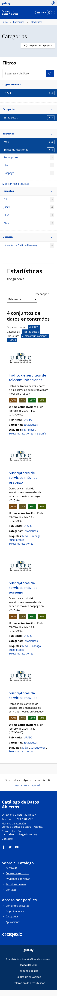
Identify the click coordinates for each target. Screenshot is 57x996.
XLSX (28, 215)
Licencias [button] (8, 237)
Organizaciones (15, 911)
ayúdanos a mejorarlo (28, 785)
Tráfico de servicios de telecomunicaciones (27, 377)
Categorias (18, 22)
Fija (28, 165)
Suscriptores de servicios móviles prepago (23, 478)
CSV (28, 199)
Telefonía (40, 433)
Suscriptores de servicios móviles (23, 695)
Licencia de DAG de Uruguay (28, 245)
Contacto (11, 889)
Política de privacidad (28, 977)
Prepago (35, 536)
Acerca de (11, 868)
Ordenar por (41, 294)
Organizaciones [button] (12, 84)
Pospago (28, 173)
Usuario (50, 73)
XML (28, 222)
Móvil (28, 142)
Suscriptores (28, 157)
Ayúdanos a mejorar (18, 879)
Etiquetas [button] (8, 133)
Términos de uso (16, 884)
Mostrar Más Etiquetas (15, 183)
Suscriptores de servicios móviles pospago (23, 588)
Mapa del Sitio (28, 965)
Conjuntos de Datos (17, 905)
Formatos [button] (8, 191)
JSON (28, 207)
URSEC (28, 93)
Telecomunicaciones (28, 149)
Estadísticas (36, 22)
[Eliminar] (29, 327)
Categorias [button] (9, 109)
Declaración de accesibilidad (28, 983)
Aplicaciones (13, 922)
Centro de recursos (17, 873)
